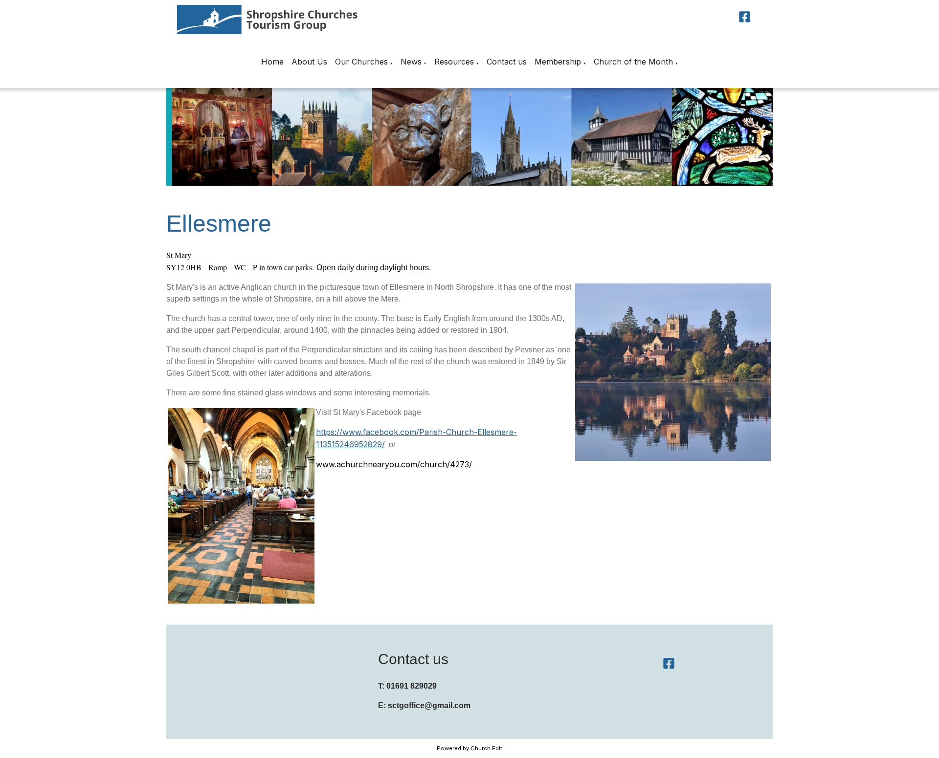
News (411, 61)
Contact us (507, 61)
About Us (309, 61)
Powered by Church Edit (469, 748)
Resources (454, 61)
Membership (558, 61)
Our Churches (361, 61)
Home (272, 61)
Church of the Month (633, 61)
